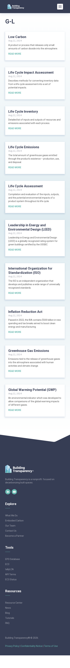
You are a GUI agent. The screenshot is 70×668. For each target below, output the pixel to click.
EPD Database (12, 559)
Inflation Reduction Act (25, 312)
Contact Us (10, 530)
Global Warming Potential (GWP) (32, 390)
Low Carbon (17, 37)
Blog (7, 613)
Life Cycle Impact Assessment (31, 72)
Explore (10, 504)
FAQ (7, 623)
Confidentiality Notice (31, 646)
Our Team (10, 525)
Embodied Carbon (14, 520)
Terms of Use (51, 646)
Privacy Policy (12, 646)
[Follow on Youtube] (14, 491)
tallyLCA (9, 569)
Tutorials (9, 618)
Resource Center (13, 602)
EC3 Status (11, 579)
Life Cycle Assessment (25, 186)
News (8, 608)
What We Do (11, 515)
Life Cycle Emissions (23, 147)
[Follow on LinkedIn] (7, 491)
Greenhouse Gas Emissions (28, 351)
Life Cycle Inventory (23, 111)
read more (14, 53)
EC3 (7, 564)
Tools (9, 547)
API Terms (10, 574)
